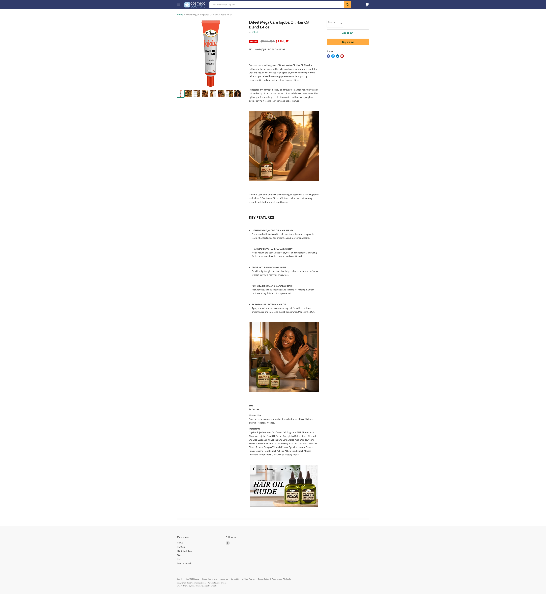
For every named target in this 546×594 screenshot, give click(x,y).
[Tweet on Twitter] (333, 56)
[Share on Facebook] (328, 56)
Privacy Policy (263, 579)
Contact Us (235, 579)
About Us (224, 579)
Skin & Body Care (184, 551)
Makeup (180, 555)
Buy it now (348, 42)
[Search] (347, 4)
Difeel (255, 32)
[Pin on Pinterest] (342, 56)
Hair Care (181, 547)
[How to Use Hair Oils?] (284, 486)
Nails (179, 559)
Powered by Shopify (209, 586)
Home (180, 14)
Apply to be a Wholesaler (281, 579)
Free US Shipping (192, 579)
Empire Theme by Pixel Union (188, 586)
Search (179, 579)
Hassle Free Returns (209, 579)
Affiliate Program (248, 579)
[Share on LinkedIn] (337, 56)
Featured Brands (184, 563)
